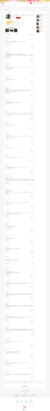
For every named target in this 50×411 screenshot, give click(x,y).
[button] (35, 3)
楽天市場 (1, 7)
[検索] (30, 3)
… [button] (3, 7)
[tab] (9, 12)
